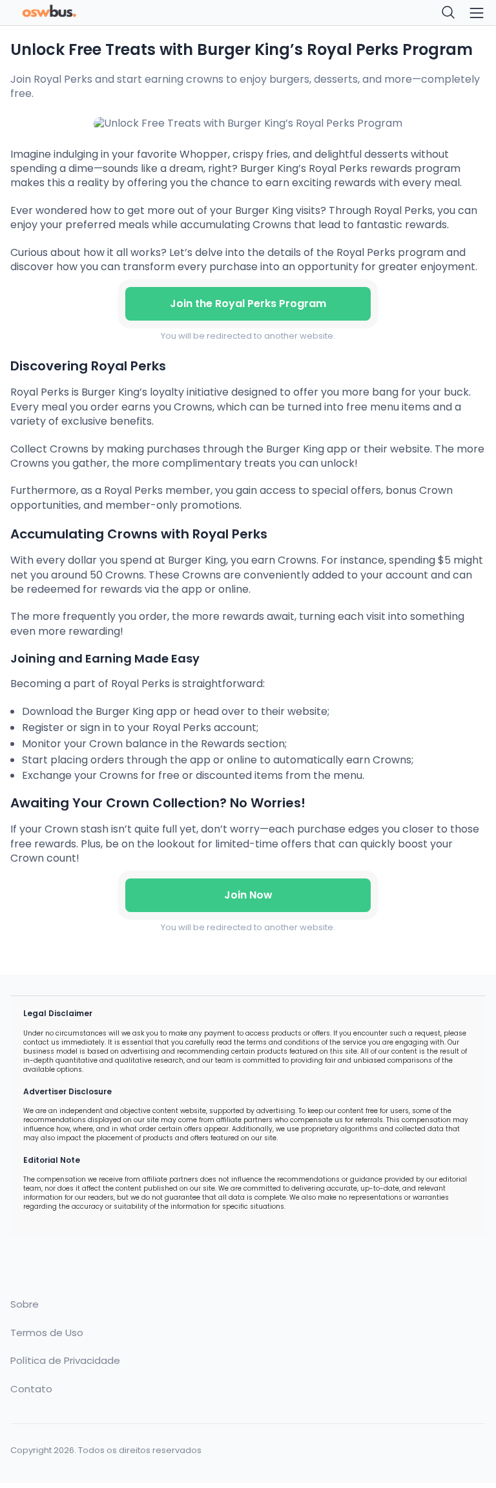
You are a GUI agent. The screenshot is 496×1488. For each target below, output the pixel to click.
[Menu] (477, 13)
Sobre (24, 1304)
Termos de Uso (46, 1332)
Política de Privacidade (65, 1360)
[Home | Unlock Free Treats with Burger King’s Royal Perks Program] (125, 13)
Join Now (248, 894)
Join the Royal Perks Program (248, 303)
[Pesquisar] (448, 13)
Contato (31, 1389)
